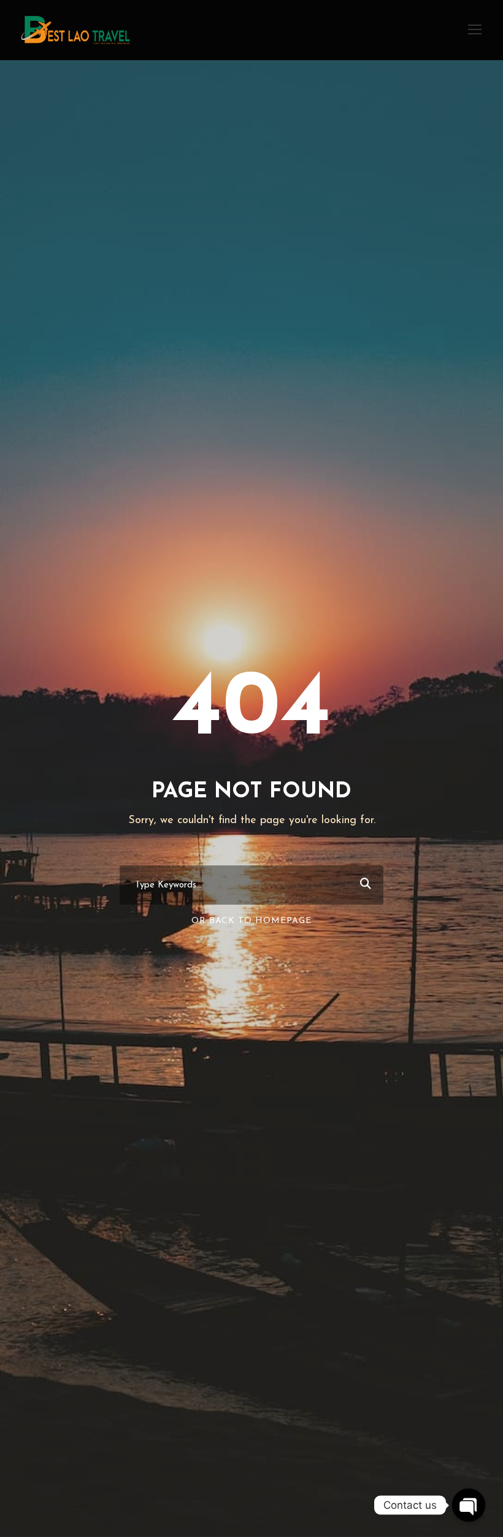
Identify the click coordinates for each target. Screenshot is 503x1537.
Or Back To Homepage (251, 921)
